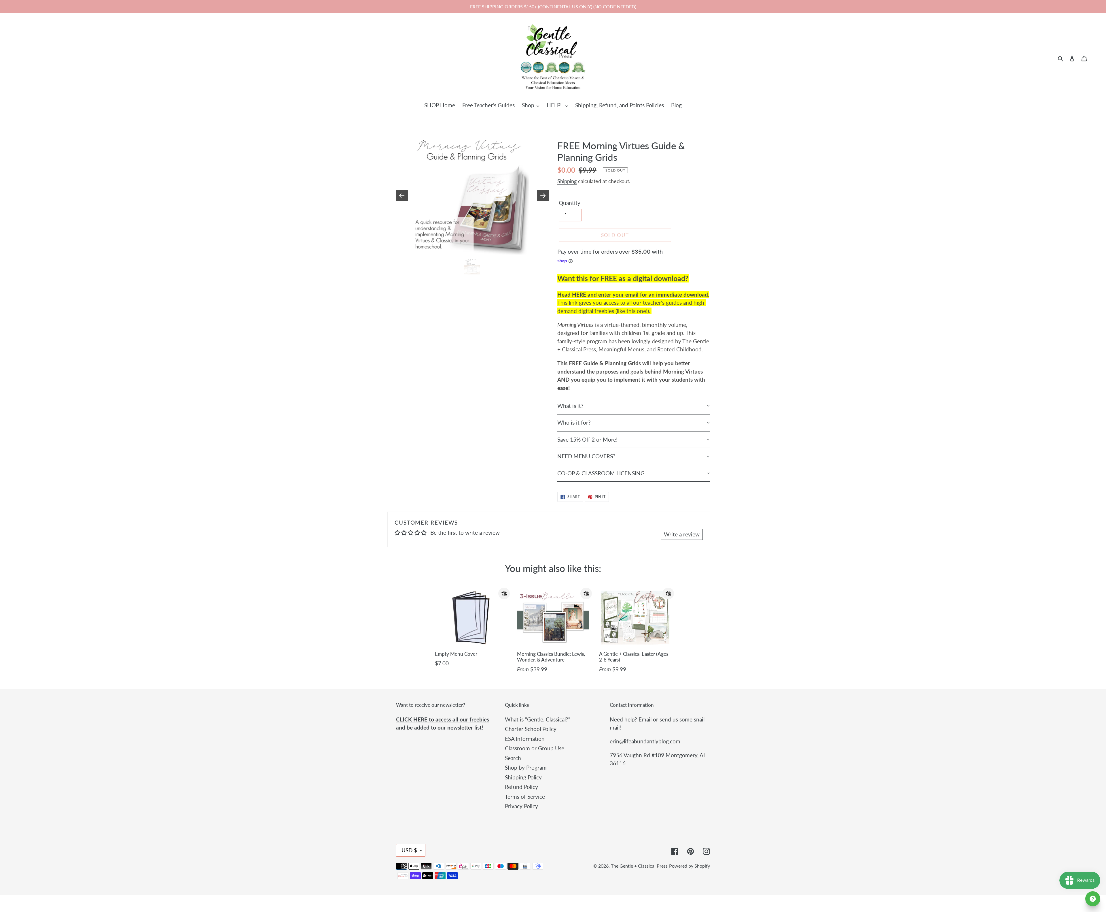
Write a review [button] (682, 534)
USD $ (409, 850)
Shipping (567, 181)
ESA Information (525, 738)
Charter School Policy (530, 729)
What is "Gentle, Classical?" (537, 719)
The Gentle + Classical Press (639, 865)
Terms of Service (525, 796)
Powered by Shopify (689, 865)
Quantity (569, 202)
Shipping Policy (523, 777)
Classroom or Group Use (534, 748)
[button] (504, 593)
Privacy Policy (521, 806)
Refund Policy (521, 786)
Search (513, 758)
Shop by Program (526, 767)
